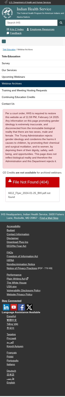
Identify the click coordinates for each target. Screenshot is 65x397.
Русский (11, 338)
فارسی (10, 378)
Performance (14, 274)
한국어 (10, 328)
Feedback (15, 33)
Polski (10, 356)
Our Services (9, 70)
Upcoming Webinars (13, 77)
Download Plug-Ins (17, 242)
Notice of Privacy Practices (22, 268)
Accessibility (13, 226)
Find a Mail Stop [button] (49, 218)
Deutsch (11, 371)
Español (11, 316)
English (11, 382)
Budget (11, 230)
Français (12, 352)
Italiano (11, 364)
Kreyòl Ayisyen (15, 346)
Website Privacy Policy (19, 294)
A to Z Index (17, 29)
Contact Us (8, 103)
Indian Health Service (34, 8)
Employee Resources (42, 29)
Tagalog (11, 334)
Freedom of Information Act (22, 256)
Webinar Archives (12, 83)
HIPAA (10, 260)
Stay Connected (11, 300)
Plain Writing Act (16, 278)
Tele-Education (11, 56)
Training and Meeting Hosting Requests (24, 90)
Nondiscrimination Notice (21, 264)
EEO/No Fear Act (16, 246)
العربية (10, 342)
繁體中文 (12, 320)
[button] (61, 23)
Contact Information (18, 234)
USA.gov (12, 286)
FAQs (10, 252)
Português (12, 360)
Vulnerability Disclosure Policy (23, 290)
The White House (17, 282)
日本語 (10, 374)
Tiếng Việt (12, 324)
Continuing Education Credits (18, 97)
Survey (6, 63)
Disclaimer (13, 238)
